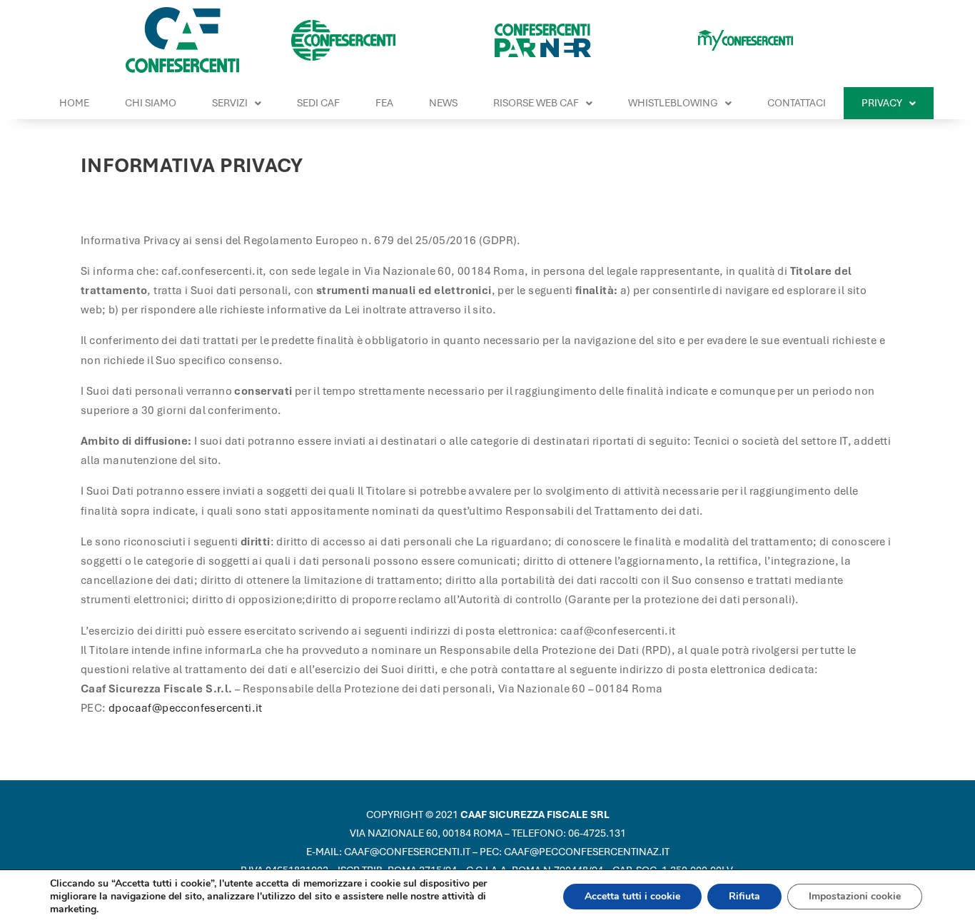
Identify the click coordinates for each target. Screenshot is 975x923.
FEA (384, 102)
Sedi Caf (318, 102)
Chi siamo (150, 102)
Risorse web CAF (536, 102)
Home (74, 102)
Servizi (230, 102)
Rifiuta (744, 896)
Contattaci (796, 102)
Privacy (882, 102)
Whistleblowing (673, 102)
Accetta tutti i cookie (632, 896)
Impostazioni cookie (855, 896)
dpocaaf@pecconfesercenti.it (185, 708)
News (443, 102)
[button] (236, 103)
